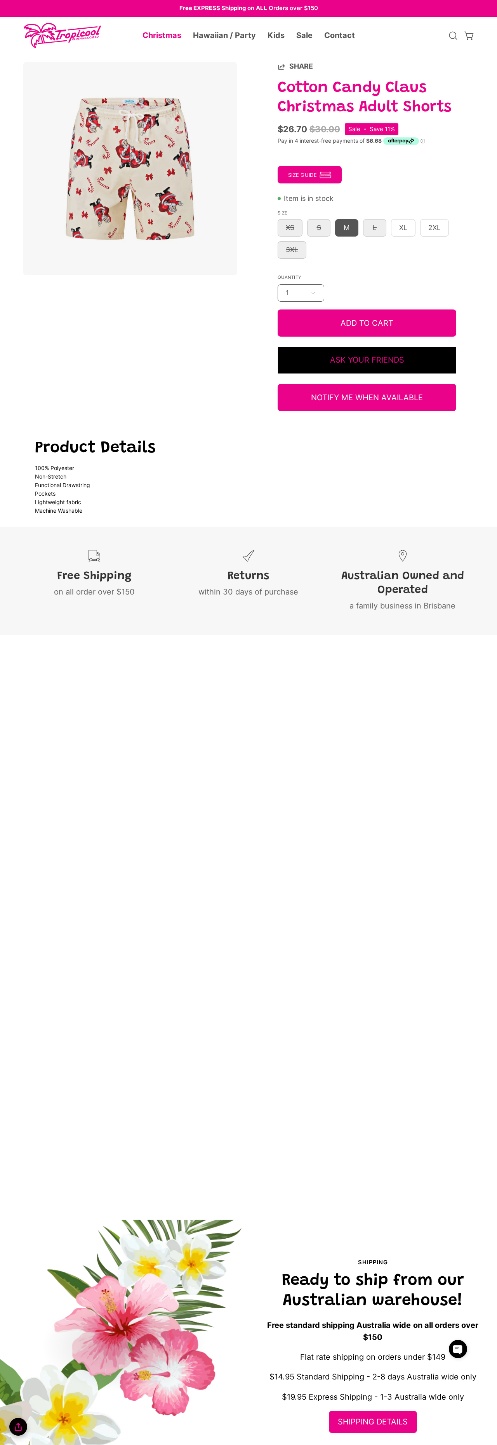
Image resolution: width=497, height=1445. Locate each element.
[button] (162, 35)
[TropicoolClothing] (62, 35)
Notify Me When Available (367, 397)
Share (301, 66)
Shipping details (373, 1421)
